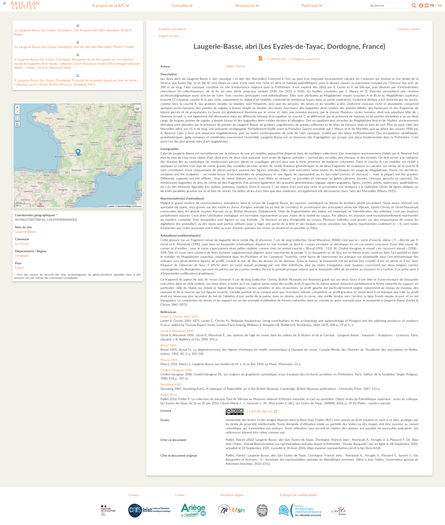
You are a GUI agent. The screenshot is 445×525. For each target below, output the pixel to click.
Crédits (180, 495)
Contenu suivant (409, 29)
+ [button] (17, 107)
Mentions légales (232, 495)
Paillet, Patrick (235, 66)
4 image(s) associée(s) (305, 59)
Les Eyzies (22, 243)
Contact (133, 495)
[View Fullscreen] (17, 118)
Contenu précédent (172, 29)
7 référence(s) (276, 59)
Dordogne (22, 255)
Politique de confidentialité (298, 495)
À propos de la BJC (108, 6)
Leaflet (111, 206)
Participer (309, 6)
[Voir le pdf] (260, 59)
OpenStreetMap (124, 206)
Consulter (180, 6)
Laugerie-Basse (25, 231)
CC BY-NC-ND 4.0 (259, 411)
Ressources (245, 6)
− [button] (17, 112)
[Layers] (137, 108)
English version (169, 36)
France (19, 267)
